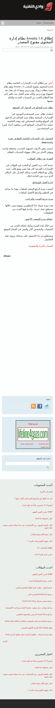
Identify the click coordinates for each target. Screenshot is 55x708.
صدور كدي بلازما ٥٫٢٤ (43, 554)
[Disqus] (27, 291)
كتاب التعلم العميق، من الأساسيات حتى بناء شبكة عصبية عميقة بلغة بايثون (27, 526)
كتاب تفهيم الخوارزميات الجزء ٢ (40, 541)
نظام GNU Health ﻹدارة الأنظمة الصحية (36, 628)
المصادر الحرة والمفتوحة (41, 245)
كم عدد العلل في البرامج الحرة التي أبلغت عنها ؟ (33, 498)
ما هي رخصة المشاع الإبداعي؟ (40, 581)
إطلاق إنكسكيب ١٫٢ (44, 548)
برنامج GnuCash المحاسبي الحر (40, 594)
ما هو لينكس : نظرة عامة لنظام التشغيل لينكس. (33, 587)
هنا (38, 235)
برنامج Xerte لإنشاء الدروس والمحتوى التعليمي (34, 614)
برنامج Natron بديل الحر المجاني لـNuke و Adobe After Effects (28, 621)
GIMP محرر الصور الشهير (42, 512)
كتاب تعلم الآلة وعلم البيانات (41, 534)
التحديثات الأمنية (46, 492)
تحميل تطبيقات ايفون (27, 444)
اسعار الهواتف (44, 447)
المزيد (5, 641)
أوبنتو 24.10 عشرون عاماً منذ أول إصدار (37, 505)
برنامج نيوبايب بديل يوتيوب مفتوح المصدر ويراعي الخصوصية (28, 607)
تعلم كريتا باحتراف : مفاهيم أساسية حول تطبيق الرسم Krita (29, 634)
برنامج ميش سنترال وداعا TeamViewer (37, 601)
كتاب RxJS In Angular (43, 518)
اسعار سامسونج (44, 444)
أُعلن (50, 82)
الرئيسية (50, 29)
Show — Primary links (45, 23)
